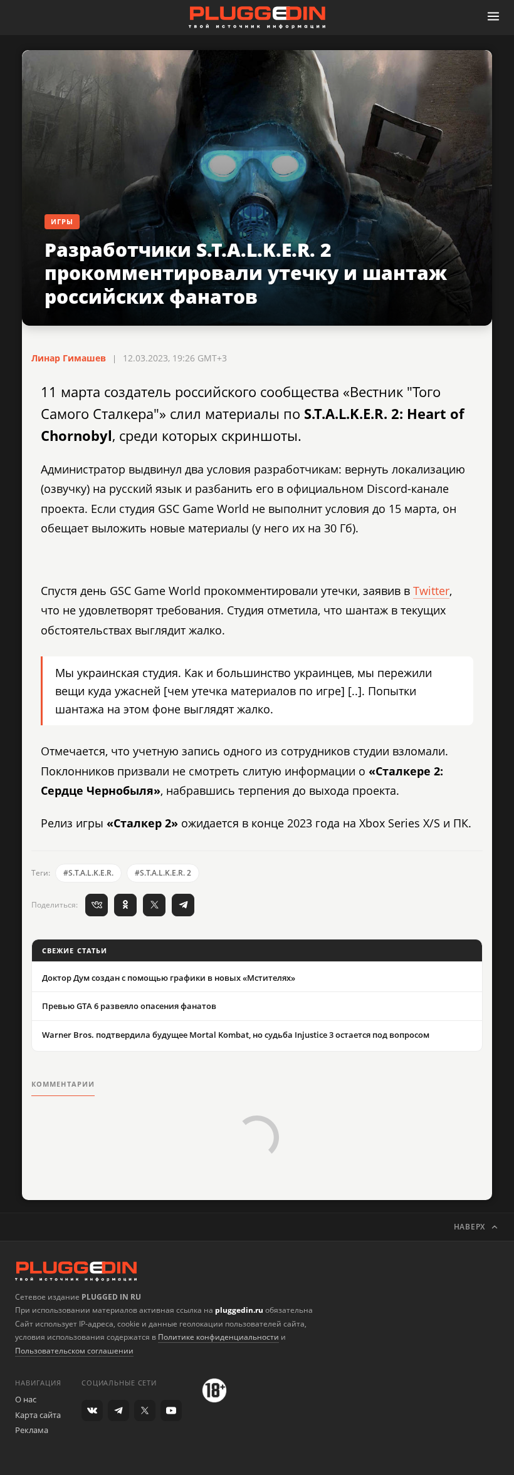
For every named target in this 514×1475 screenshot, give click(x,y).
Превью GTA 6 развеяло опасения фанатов (129, 1006)
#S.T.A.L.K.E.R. (88, 872)
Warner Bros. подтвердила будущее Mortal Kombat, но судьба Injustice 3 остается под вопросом (235, 1034)
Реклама (31, 1430)
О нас (25, 1399)
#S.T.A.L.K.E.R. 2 (163, 872)
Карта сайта (38, 1415)
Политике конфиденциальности (218, 1337)
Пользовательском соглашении (74, 1350)
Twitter (431, 590)
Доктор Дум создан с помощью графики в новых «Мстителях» (168, 977)
